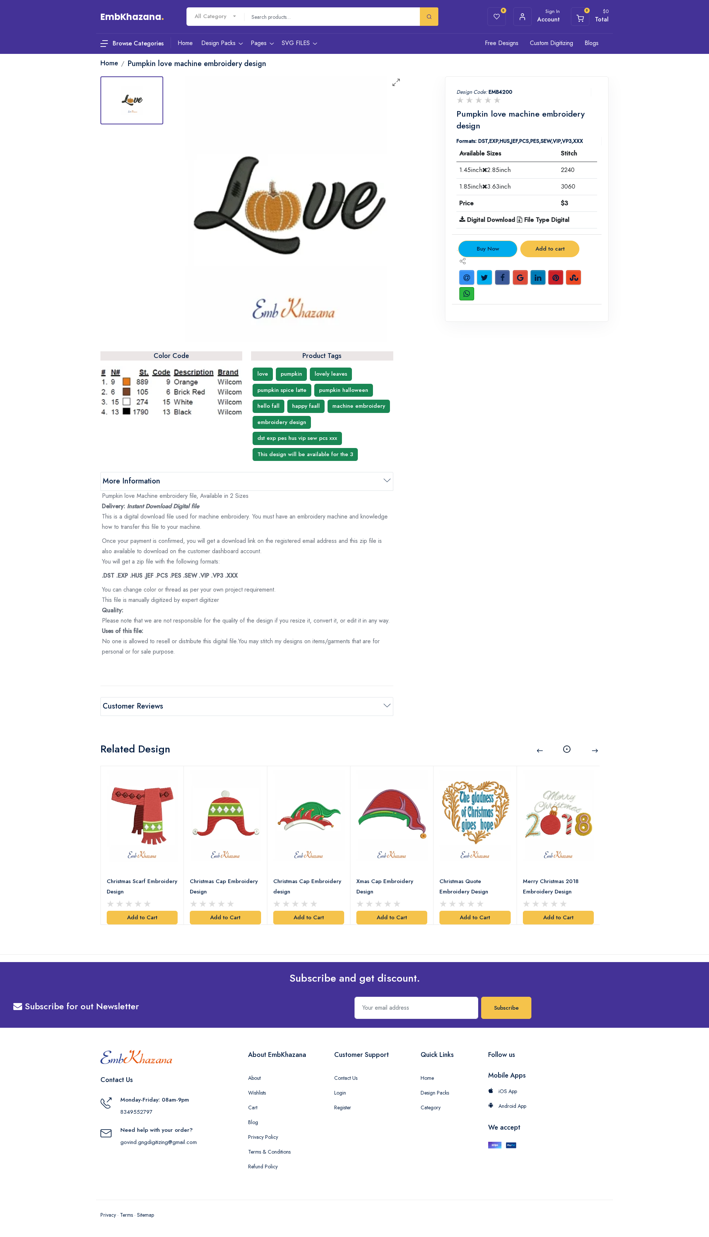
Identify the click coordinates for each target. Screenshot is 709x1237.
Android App (511, 1106)
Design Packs (435, 1092)
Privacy (108, 1215)
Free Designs (501, 43)
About (254, 1078)
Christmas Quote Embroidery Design (463, 886)
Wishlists (257, 1092)
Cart (252, 1107)
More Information (131, 481)
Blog (253, 1122)
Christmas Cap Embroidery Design (224, 886)
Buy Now (488, 249)
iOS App (507, 1091)
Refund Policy (263, 1166)
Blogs (592, 43)
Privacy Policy (263, 1137)
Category (431, 1107)
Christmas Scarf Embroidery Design (142, 886)
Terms (126, 1215)
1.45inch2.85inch (485, 169)
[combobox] (215, 16)
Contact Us (345, 1078)
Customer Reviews (133, 706)
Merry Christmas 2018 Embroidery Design (551, 886)
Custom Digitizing (551, 43)
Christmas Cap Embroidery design (307, 886)
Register (342, 1107)
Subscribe (506, 1008)
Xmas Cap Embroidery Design (384, 886)
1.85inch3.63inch (485, 186)
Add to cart (550, 249)
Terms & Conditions (269, 1151)
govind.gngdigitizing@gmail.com (158, 1142)
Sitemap (145, 1215)
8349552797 (136, 1112)
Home (427, 1078)
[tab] (131, 100)
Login (340, 1092)
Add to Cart (142, 917)
